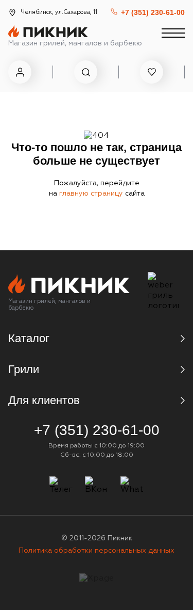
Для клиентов (44, 400)
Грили (23, 369)
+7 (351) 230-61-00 (153, 12)
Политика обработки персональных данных (96, 550)
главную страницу (92, 193)
